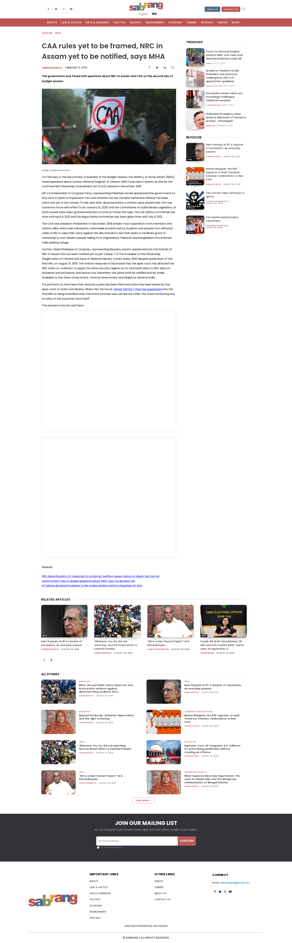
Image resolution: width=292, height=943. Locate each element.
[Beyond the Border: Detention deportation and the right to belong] (58, 722)
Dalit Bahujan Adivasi (194, 207)
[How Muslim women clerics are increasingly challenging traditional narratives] (195, 99)
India (58, 33)
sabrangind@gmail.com (235, 882)
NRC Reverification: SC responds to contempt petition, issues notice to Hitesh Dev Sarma (100, 576)
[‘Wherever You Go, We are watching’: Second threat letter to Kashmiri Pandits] (117, 621)
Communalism (213, 105)
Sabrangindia (52, 67)
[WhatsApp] (63, 9)
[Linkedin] (165, 67)
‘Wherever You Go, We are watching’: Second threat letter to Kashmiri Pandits (115, 645)
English (143, 14)
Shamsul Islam (213, 184)
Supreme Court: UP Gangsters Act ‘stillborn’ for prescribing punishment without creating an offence (212, 749)
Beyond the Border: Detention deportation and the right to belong (106, 717)
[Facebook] (48, 9)
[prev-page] (44, 660)
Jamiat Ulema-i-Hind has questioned (137, 289)
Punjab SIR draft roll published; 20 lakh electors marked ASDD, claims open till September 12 (222, 645)
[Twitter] (56, 9)
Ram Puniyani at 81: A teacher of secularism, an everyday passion (224, 148)
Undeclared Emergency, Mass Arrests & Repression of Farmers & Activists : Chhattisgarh (226, 117)
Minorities (84, 711)
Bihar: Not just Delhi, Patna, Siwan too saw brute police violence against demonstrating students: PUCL (106, 688)
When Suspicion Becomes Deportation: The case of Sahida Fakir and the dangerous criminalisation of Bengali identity (212, 779)
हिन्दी (154, 14)
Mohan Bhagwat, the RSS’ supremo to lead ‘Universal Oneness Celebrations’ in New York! (224, 174)
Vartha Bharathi (158, 649)
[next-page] (51, 660)
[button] (244, 9)
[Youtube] (71, 9)
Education (211, 86)
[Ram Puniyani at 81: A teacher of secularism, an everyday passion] (195, 152)
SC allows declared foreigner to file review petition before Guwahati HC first (92, 585)
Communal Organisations (194, 183)
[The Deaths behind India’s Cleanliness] (195, 225)
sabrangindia (213, 156)
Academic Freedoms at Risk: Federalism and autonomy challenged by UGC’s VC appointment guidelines (222, 76)
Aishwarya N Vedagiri (217, 225)
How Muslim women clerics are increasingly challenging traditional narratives (224, 97)
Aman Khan (207, 653)
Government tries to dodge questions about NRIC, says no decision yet (88, 581)
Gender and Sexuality (195, 772)
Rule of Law (190, 742)
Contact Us (231, 9)
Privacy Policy (127, 847)
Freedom (47, 33)
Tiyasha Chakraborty (217, 201)
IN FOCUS (194, 137)
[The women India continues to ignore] (195, 200)
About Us (212, 9)
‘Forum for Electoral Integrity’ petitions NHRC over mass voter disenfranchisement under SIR (224, 55)
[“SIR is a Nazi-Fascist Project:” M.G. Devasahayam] (170, 621)
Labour (190, 232)
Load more (142, 800)
